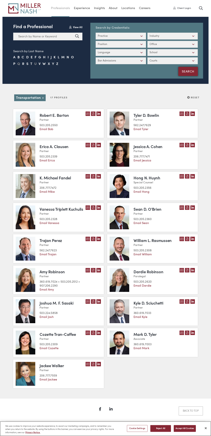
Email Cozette (49, 348)
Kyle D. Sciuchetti (148, 304)
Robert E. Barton (54, 116)
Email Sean (141, 223)
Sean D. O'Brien (147, 210)
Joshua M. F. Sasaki (56, 304)
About (113, 8)
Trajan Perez (51, 241)
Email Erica (47, 160)
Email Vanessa (49, 223)
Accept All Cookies (185, 428)
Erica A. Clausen (54, 147)
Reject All (160, 428)
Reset (194, 97)
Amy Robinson (52, 272)
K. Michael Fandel (55, 178)
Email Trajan (48, 254)
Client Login (183, 8)
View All (77, 27)
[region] (105, 428)
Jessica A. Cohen (148, 147)
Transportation (31, 98)
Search (188, 71)
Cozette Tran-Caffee (58, 335)
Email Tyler (141, 129)
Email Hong (141, 191)
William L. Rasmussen (153, 241)
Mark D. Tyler (145, 335)
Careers (144, 8)
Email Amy (47, 289)
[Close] (205, 428)
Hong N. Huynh (147, 178)
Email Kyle (140, 317)
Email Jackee (48, 379)
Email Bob (46, 129)
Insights (99, 8)
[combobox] (43, 36)
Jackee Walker (52, 366)
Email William (143, 254)
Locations (128, 8)
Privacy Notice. (32, 433)
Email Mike (47, 191)
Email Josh (47, 317)
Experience (82, 8)
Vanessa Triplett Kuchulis (61, 210)
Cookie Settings (137, 428)
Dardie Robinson (148, 272)
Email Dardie (142, 285)
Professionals (60, 8)
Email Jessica (142, 160)
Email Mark (141, 348)
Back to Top (191, 411)
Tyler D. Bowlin (146, 116)
